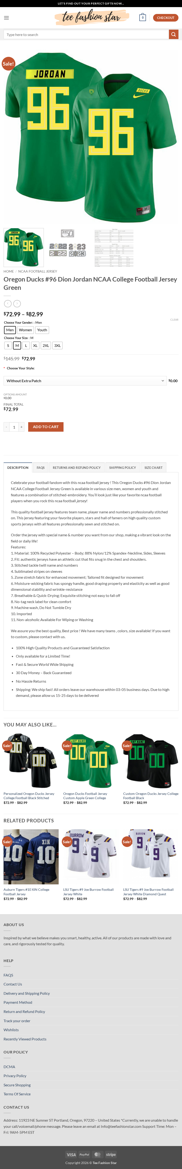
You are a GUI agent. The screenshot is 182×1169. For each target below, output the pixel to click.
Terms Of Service (17, 1094)
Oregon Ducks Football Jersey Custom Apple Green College (85, 796)
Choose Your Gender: (18, 322)
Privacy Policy (15, 1075)
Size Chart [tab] (154, 468)
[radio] (10, 330)
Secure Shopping (17, 1085)
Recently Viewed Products (25, 1039)
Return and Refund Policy (24, 1011)
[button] (6, 17)
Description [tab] (17, 468)
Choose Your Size (16, 338)
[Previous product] (17, 303)
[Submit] (173, 34)
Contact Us (13, 984)
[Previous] (13, 137)
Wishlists (11, 1029)
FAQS (8, 975)
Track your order (17, 1020)
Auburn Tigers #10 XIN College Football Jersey (26, 891)
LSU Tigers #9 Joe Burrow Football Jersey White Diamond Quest (148, 891)
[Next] (169, 137)
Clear (174, 319)
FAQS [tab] (41, 468)
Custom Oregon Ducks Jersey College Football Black (150, 796)
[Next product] (7, 303)
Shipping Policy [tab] (122, 468)
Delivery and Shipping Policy (27, 993)
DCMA (9, 1066)
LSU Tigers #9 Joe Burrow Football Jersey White (88, 891)
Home (9, 271)
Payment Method (18, 1002)
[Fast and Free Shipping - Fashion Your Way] (91, 17)
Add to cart (46, 427)
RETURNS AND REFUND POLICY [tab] (77, 468)
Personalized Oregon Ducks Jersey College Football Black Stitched (29, 796)
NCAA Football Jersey (37, 271)
